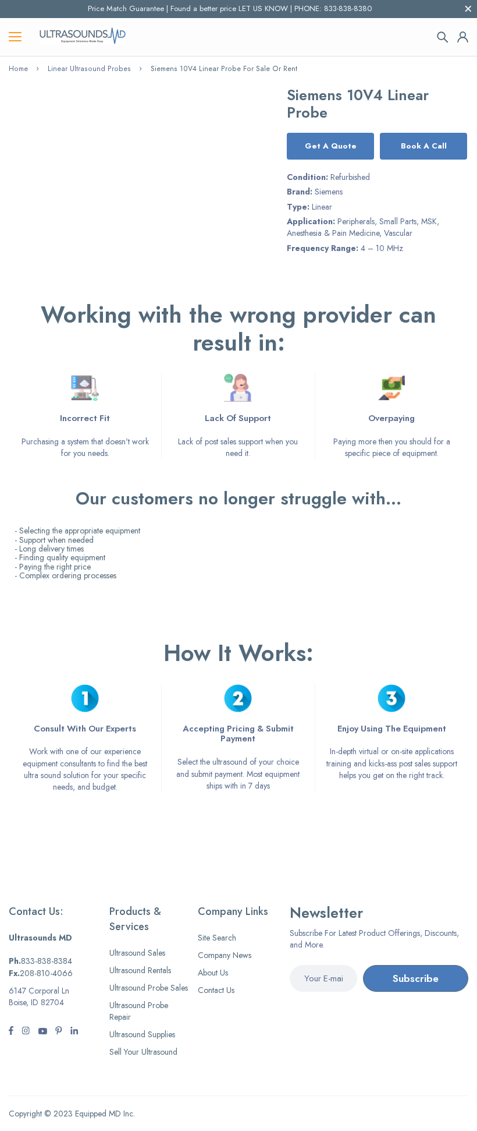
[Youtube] (74, 1032)
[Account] (462, 37)
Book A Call (424, 145)
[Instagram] (42, 1032)
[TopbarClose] (468, 8)
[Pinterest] (58, 1032)
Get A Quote (331, 145)
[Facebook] (11, 1032)
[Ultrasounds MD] (82, 37)
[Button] (442, 37)
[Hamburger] (15, 37)
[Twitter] (26, 1032)
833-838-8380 (348, 8)
